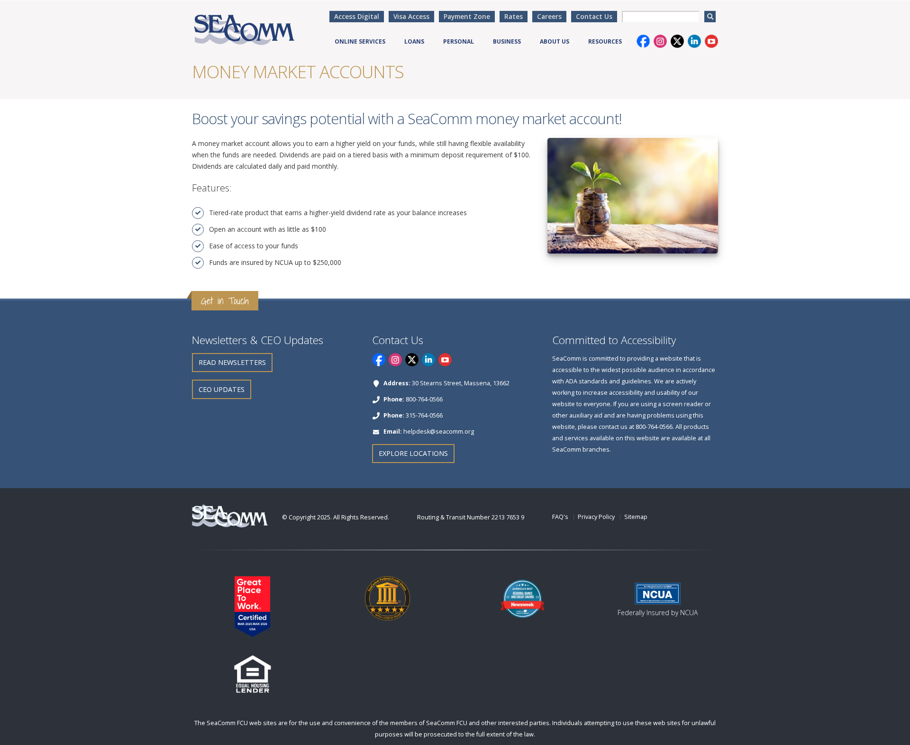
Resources (605, 41)
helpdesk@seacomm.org (438, 431)
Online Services (360, 41)
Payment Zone (467, 16)
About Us (554, 41)
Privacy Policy (596, 517)
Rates (513, 16)
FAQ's (560, 517)
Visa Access (411, 16)
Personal (458, 41)
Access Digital (356, 16)
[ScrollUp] (893, 733)
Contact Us (594, 16)
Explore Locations (413, 453)
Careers (549, 16)
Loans (414, 41)
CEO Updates (222, 389)
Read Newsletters (232, 362)
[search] (710, 16)
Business (507, 41)
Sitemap (635, 517)
